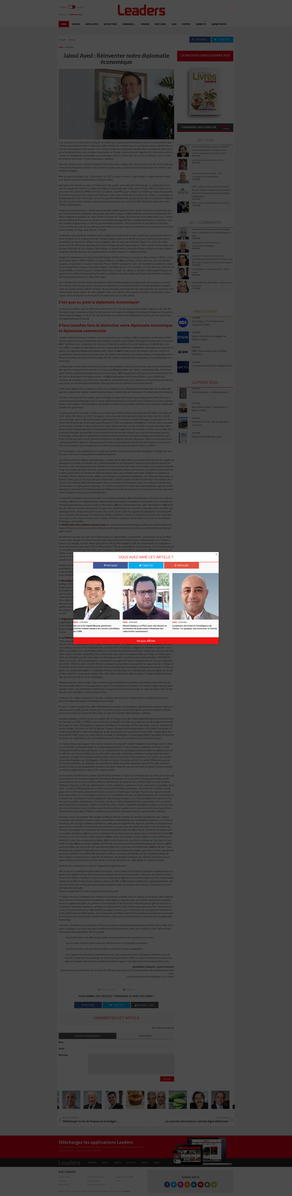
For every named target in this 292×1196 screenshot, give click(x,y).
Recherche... (184, 10)
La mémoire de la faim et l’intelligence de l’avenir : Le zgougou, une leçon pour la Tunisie (194, 627)
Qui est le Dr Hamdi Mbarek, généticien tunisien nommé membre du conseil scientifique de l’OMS (96, 628)
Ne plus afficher (146, 640)
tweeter (147, 565)
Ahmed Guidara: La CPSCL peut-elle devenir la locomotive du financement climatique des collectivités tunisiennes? (145, 628)
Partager (111, 565)
